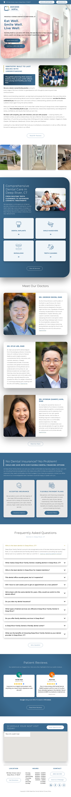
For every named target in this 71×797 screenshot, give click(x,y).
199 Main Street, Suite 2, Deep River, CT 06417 (18, 2)
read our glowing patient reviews (50, 554)
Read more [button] (19, 694)
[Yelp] (59, 785)
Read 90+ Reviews (35, 135)
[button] (66, 8)
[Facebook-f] (55, 785)
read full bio (42, 330)
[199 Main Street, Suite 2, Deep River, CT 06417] (4, 2)
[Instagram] (64, 785)
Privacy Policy (47, 791)
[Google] (51, 785)
